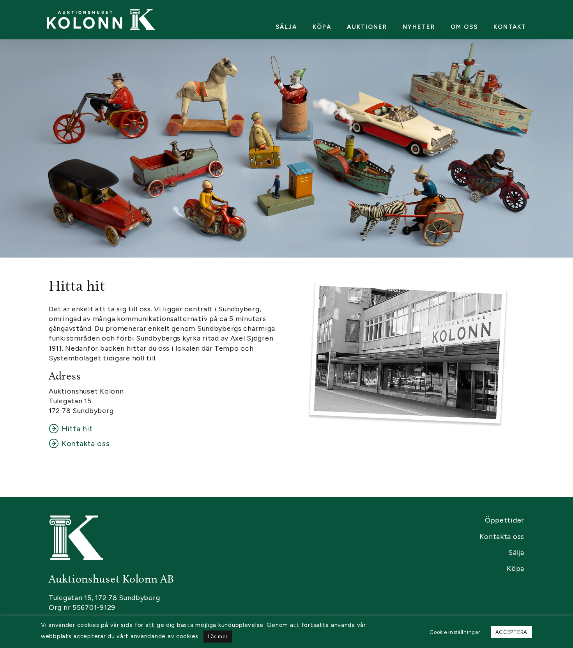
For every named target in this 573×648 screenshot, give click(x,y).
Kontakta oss (86, 443)
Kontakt (509, 26)
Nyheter (419, 26)
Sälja (286, 26)
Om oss (464, 26)
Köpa (322, 26)
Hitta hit (77, 428)
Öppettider (504, 520)
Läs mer (217, 636)
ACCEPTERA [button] (511, 632)
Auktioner (367, 26)
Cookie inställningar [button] (455, 632)
